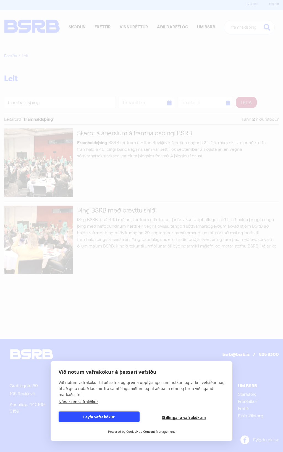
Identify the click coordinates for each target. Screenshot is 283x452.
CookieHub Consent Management (150, 431)
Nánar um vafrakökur (78, 401)
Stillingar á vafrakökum (184, 417)
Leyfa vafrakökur (99, 417)
